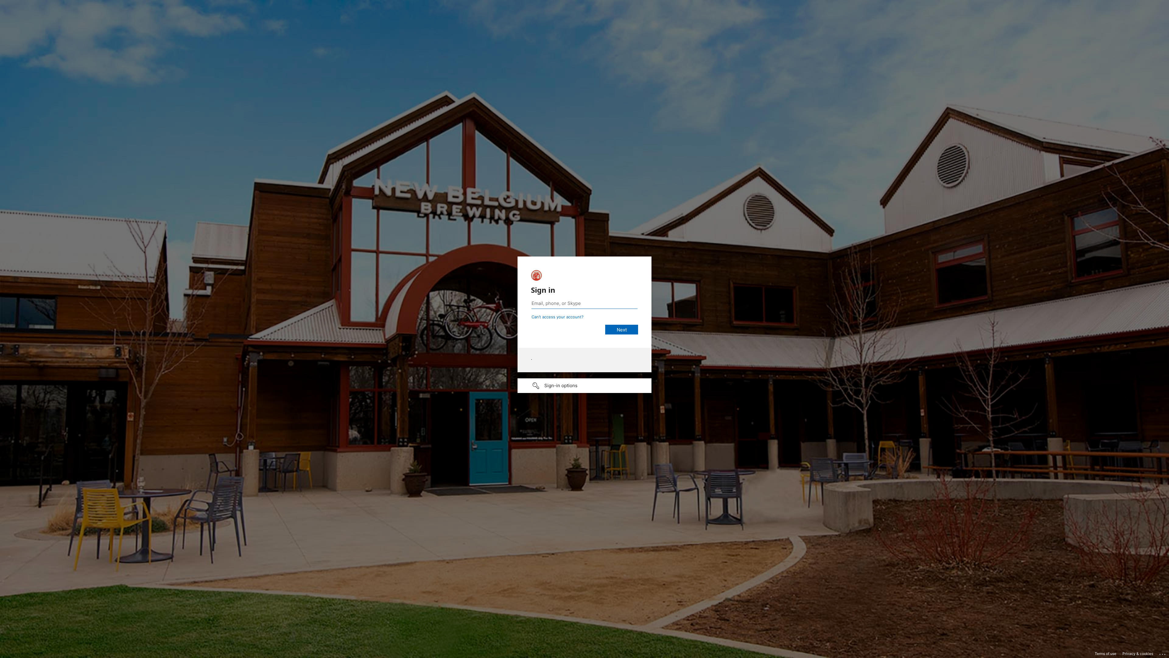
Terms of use (1105, 653)
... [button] (1163, 653)
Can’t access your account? (558, 316)
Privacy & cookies (1137, 653)
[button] (584, 385)
